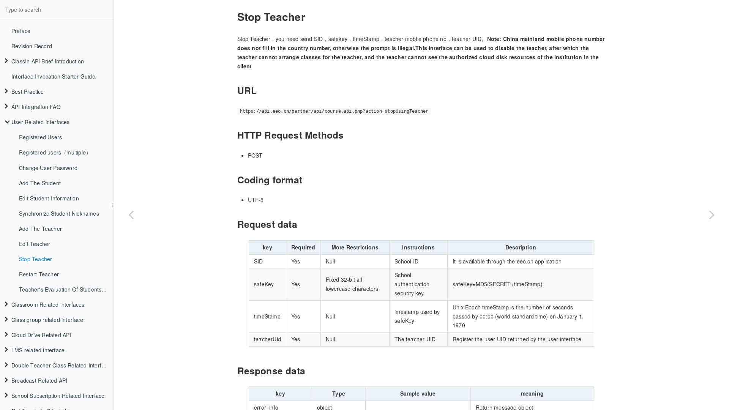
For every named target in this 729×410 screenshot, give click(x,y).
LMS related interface (38, 350)
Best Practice (27, 91)
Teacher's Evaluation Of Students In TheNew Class (66, 289)
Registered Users (40, 137)
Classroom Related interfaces (48, 304)
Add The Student (40, 183)
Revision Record (31, 46)
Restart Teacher (39, 274)
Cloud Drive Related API (41, 335)
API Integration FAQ (36, 106)
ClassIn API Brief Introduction (47, 61)
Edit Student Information (49, 198)
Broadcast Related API (39, 380)
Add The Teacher (40, 228)
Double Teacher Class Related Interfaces (62, 365)
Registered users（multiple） (55, 152)
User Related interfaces (40, 122)
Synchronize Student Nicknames (59, 213)
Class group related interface (47, 319)
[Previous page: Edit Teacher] (131, 214)
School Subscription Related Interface (57, 395)
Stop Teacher (35, 259)
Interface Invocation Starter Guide (53, 76)
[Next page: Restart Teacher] (712, 214)
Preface (20, 31)
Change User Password (48, 168)
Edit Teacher (34, 244)
